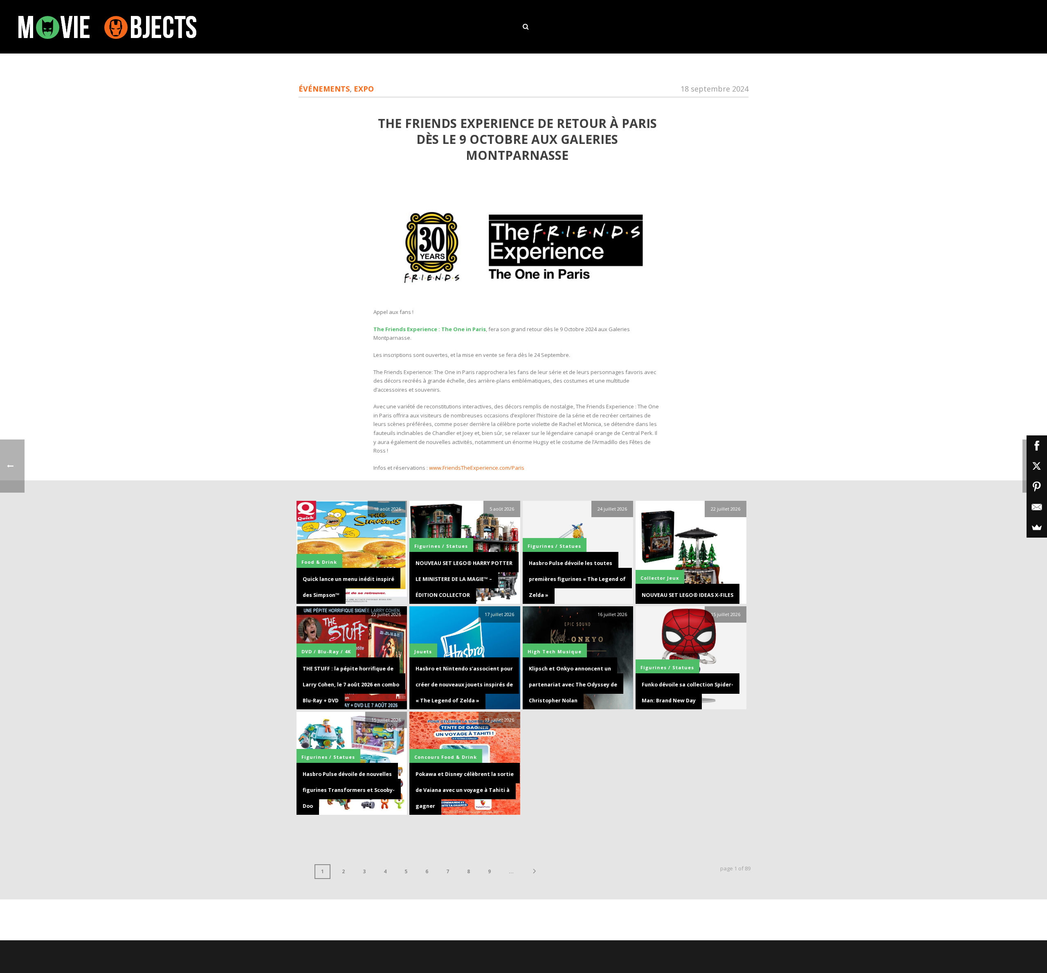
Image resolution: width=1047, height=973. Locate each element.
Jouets (423, 651)
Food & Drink (319, 562)
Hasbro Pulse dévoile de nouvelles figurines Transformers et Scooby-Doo (349, 790)
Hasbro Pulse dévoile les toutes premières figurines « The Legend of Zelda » (577, 579)
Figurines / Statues (441, 546)
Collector (652, 578)
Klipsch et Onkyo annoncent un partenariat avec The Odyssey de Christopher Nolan (573, 684)
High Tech (542, 651)
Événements (324, 89)
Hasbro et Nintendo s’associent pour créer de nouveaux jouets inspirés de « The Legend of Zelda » (464, 684)
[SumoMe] (1037, 527)
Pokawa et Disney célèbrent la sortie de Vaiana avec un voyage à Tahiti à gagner (465, 790)
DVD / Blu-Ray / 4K (326, 651)
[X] (1037, 466)
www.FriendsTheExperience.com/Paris (476, 467)
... (511, 871)
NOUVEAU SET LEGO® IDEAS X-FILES (687, 595)
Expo (364, 89)
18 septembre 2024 (714, 89)
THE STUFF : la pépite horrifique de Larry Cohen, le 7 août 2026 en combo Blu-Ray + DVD (351, 684)
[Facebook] (1037, 445)
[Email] (1037, 507)
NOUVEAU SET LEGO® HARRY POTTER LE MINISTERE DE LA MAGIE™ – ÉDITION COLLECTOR (464, 579)
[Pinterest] (1037, 486)
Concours (427, 757)
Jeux (673, 578)
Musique (569, 651)
